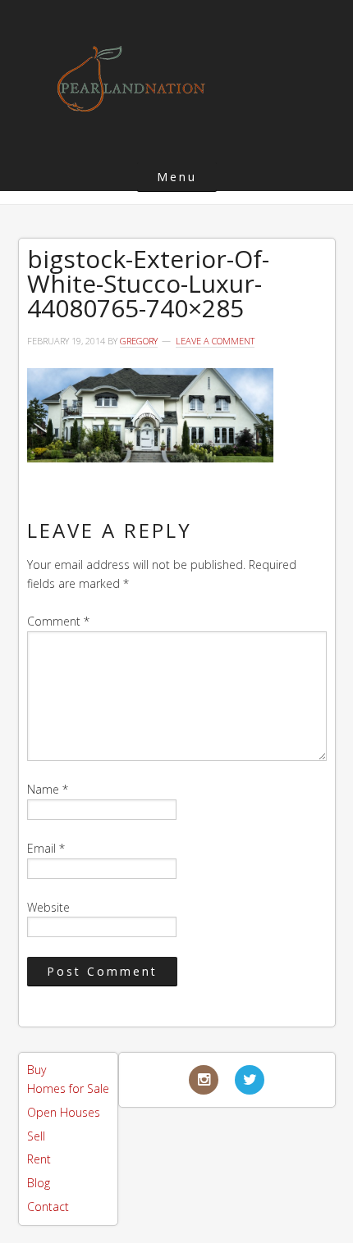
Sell (36, 1136)
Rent (39, 1159)
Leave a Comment (215, 341)
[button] (177, 176)
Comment (58, 621)
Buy (36, 1069)
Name (47, 789)
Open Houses (63, 1112)
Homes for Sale (68, 1088)
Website (48, 907)
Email (46, 848)
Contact (48, 1206)
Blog (38, 1183)
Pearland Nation (131, 78)
